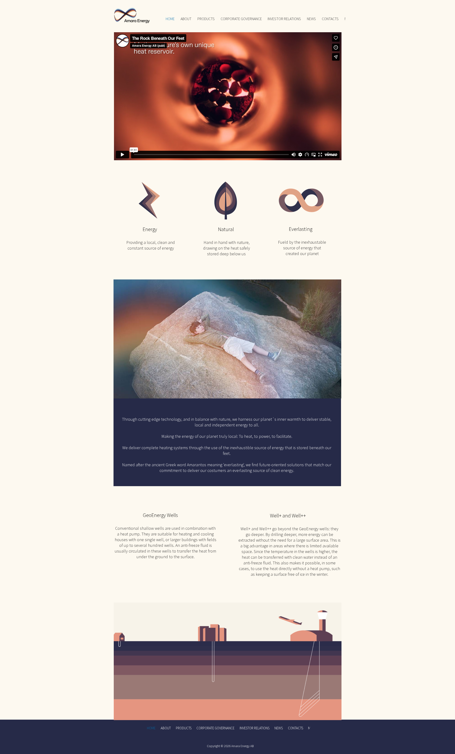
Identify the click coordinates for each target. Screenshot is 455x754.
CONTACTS (330, 18)
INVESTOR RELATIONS (284, 18)
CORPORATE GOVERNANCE (241, 18)
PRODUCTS (206, 18)
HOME (170, 18)
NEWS (311, 18)
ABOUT (186, 18)
